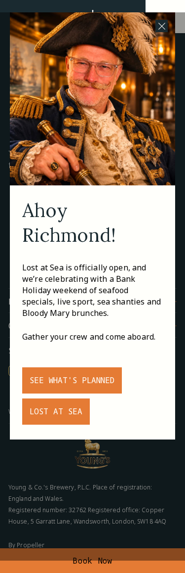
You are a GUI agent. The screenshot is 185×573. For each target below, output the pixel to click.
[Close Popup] (161, 26)
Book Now (92, 560)
